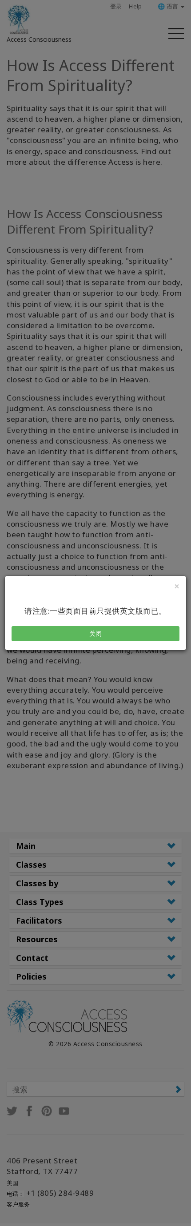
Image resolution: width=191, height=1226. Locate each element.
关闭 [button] (95, 633)
